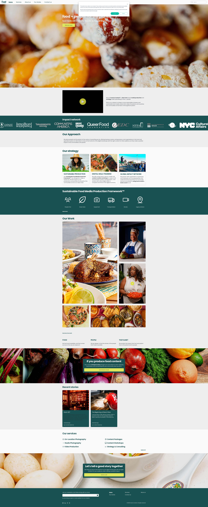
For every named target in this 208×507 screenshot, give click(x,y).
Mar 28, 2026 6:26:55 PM (69, 425)
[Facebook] (67, 503)
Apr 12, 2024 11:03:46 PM (97, 425)
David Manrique (67, 422)
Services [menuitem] (18, 2)
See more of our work (67, 333)
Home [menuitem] (11, 2)
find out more (68, 25)
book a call (104, 475)
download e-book (104, 370)
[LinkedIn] (65, 503)
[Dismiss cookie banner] (127, 4)
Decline (123, 13)
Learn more (65, 211)
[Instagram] (62, 503)
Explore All (143, 450)
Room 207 (67, 412)
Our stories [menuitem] (37, 2)
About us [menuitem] (28, 2)
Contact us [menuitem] (48, 2)
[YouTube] (69, 503)
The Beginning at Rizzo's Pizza (101, 412)
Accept (115, 13)
